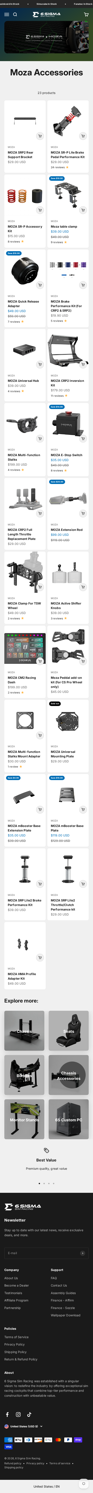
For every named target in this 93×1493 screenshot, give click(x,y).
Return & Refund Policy (20, 1359)
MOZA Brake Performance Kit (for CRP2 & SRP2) (66, 306)
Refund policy (12, 1463)
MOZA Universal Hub (23, 380)
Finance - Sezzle (63, 1308)
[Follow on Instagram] (18, 1414)
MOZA (11, 147)
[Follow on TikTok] (29, 1414)
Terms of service (59, 1463)
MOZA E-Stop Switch (67, 455)
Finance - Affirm (62, 1300)
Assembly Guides (63, 1293)
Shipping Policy (15, 1352)
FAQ (54, 1278)
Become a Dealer (16, 1285)
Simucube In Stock (44, 4)
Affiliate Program (16, 1300)
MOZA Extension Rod (67, 530)
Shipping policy (13, 1467)
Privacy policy (35, 1463)
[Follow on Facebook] (7, 1414)
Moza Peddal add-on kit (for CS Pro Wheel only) (66, 682)
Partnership (12, 1308)
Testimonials (13, 1293)
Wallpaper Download (66, 1315)
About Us (11, 1278)
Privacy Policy (14, 1344)
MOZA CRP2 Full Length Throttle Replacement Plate (21, 534)
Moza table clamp (64, 226)
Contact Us (59, 1285)
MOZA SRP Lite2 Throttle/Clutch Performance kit (63, 904)
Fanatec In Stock (81, 4)
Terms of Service (16, 1337)
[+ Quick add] (40, 136)
